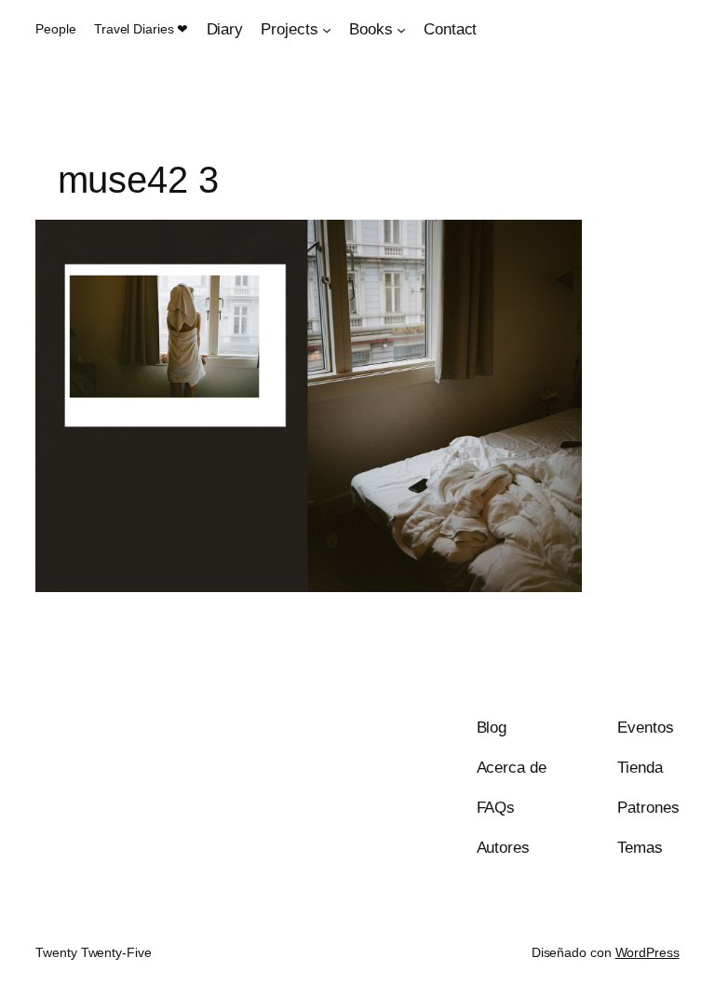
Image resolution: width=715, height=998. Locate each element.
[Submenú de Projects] (326, 29)
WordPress (647, 952)
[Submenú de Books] (401, 29)
